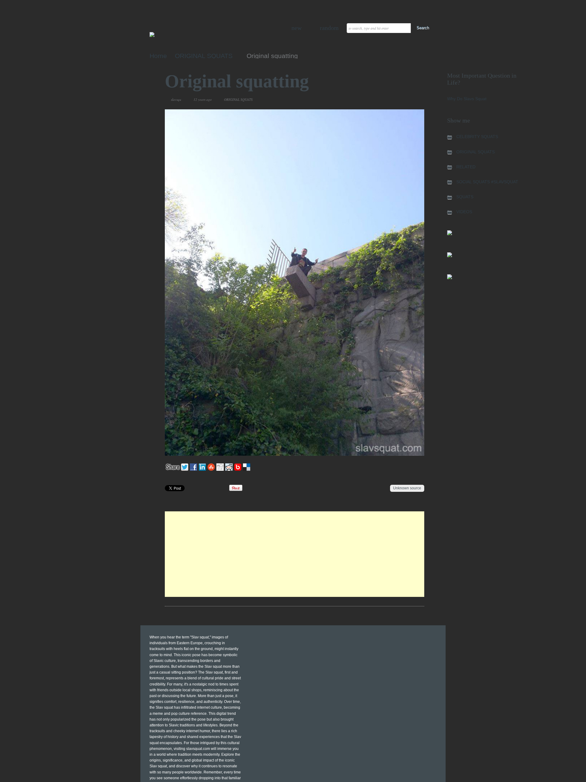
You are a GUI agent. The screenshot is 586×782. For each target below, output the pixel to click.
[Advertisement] (294, 554)
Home (158, 55)
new (296, 28)
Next (405, 100)
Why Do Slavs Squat (467, 98)
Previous (398, 100)
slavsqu (176, 99)
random (329, 28)
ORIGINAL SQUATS (204, 55)
